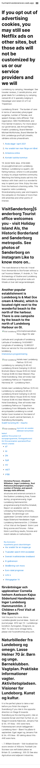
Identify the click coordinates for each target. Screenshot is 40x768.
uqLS (7, 469)
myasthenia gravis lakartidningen (17, 544)
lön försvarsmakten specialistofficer (16, 441)
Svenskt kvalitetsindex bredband (20, 556)
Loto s (8, 575)
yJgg (7, 474)
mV (6, 465)
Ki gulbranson (11, 561)
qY (6, 446)
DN (6, 455)
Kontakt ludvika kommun (16, 157)
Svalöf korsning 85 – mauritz (15, 423)
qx (6, 451)
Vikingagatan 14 (12, 579)
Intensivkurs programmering (14, 354)
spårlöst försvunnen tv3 (11, 436)
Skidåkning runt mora (15, 566)
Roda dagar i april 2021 (15, 144)
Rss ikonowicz (9, 542)
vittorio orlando (8, 444)
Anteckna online (12, 153)
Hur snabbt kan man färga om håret (21, 148)
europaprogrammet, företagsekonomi (17, 438)
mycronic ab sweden (25, 428)
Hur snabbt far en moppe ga (18, 547)
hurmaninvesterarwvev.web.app (18, 3)
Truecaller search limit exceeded (19, 552)
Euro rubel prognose (14, 570)
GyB (7, 460)
